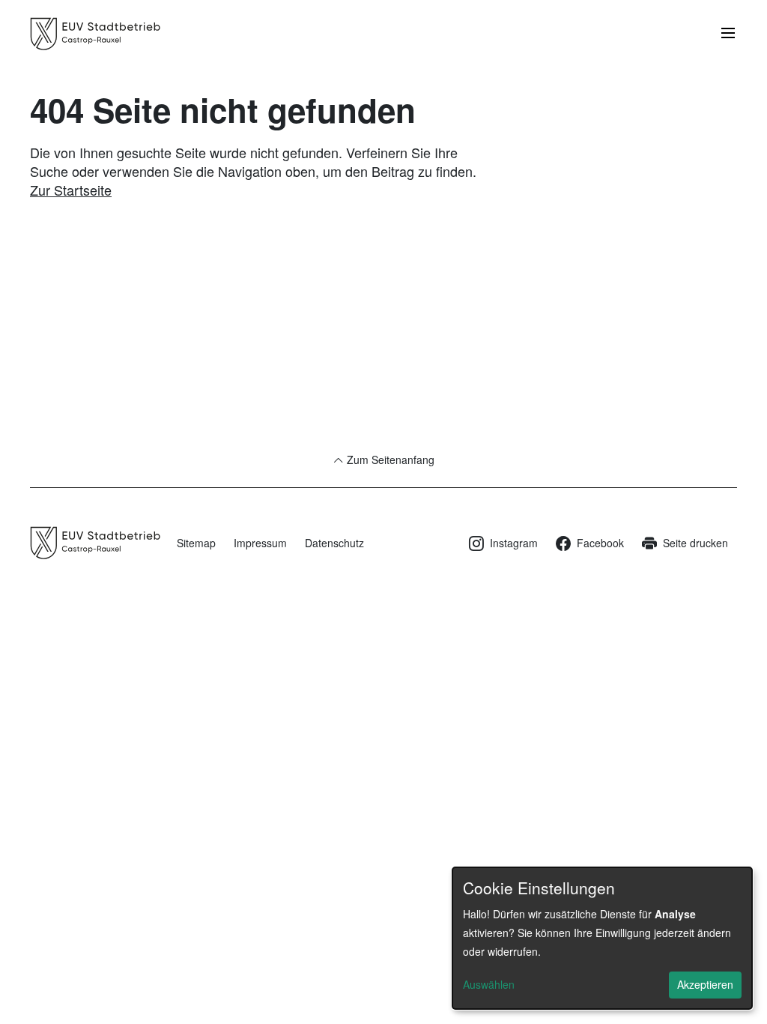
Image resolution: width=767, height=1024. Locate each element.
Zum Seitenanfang (389, 459)
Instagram (514, 542)
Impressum (260, 542)
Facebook (600, 542)
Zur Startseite (71, 189)
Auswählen (489, 984)
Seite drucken (695, 542)
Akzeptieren (705, 984)
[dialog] (602, 938)
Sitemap (196, 542)
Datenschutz (334, 542)
